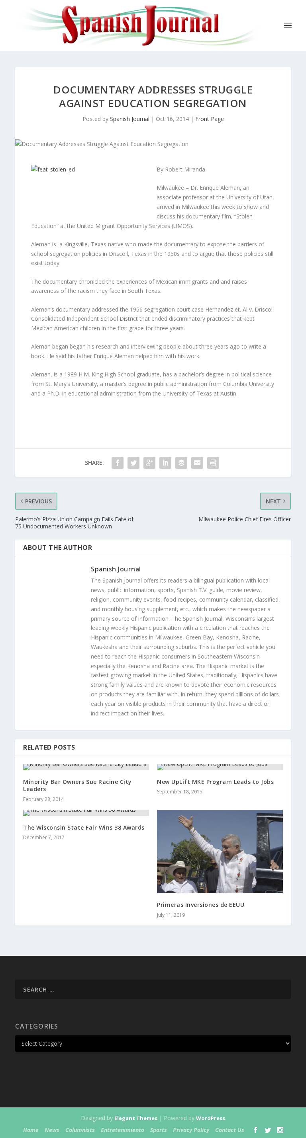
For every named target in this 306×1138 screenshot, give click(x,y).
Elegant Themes (135, 1118)
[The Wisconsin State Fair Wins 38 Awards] (86, 813)
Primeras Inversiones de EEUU (200, 904)
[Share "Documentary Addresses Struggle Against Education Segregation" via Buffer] (181, 463)
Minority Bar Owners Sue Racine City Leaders (77, 785)
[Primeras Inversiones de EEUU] (220, 852)
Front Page (209, 119)
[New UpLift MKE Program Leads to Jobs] (220, 767)
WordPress (210, 1118)
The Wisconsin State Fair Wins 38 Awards (84, 827)
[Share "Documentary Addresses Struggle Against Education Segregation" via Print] (213, 463)
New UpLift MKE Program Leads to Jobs (215, 781)
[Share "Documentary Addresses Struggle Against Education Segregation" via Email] (197, 463)
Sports (158, 1130)
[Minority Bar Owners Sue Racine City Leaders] (86, 767)
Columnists (80, 1130)
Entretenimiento (122, 1130)
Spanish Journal (129, 119)
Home (31, 1130)
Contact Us (229, 1130)
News (52, 1130)
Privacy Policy (191, 1130)
